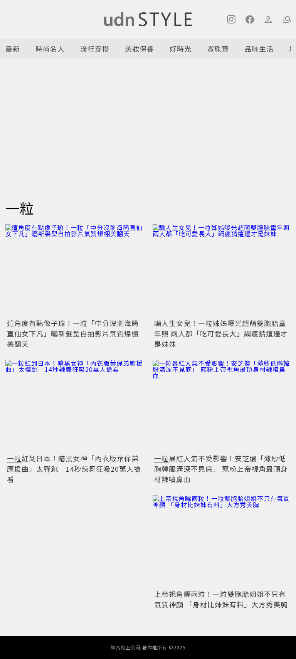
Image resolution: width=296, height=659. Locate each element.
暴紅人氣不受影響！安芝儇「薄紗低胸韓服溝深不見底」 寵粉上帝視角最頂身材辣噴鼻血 (221, 468)
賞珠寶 (218, 49)
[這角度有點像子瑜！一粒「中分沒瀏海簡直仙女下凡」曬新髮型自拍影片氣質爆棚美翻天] (74, 270)
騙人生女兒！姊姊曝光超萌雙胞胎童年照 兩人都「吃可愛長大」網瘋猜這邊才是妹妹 (221, 333)
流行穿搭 (94, 49)
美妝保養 (139, 49)
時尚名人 (50, 49)
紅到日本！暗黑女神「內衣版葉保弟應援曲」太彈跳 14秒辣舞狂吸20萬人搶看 (74, 468)
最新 (12, 49)
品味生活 (259, 49)
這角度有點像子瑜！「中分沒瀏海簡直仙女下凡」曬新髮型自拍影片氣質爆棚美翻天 (73, 333)
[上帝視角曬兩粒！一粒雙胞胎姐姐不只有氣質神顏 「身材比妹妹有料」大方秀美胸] (222, 541)
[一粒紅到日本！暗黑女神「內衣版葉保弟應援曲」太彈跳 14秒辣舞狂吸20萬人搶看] (74, 406)
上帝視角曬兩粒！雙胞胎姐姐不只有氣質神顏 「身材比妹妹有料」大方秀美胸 (221, 599)
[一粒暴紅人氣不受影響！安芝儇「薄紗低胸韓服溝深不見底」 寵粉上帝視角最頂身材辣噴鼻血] (222, 406)
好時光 (181, 49)
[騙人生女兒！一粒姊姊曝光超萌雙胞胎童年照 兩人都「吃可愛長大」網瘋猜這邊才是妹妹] (222, 270)
